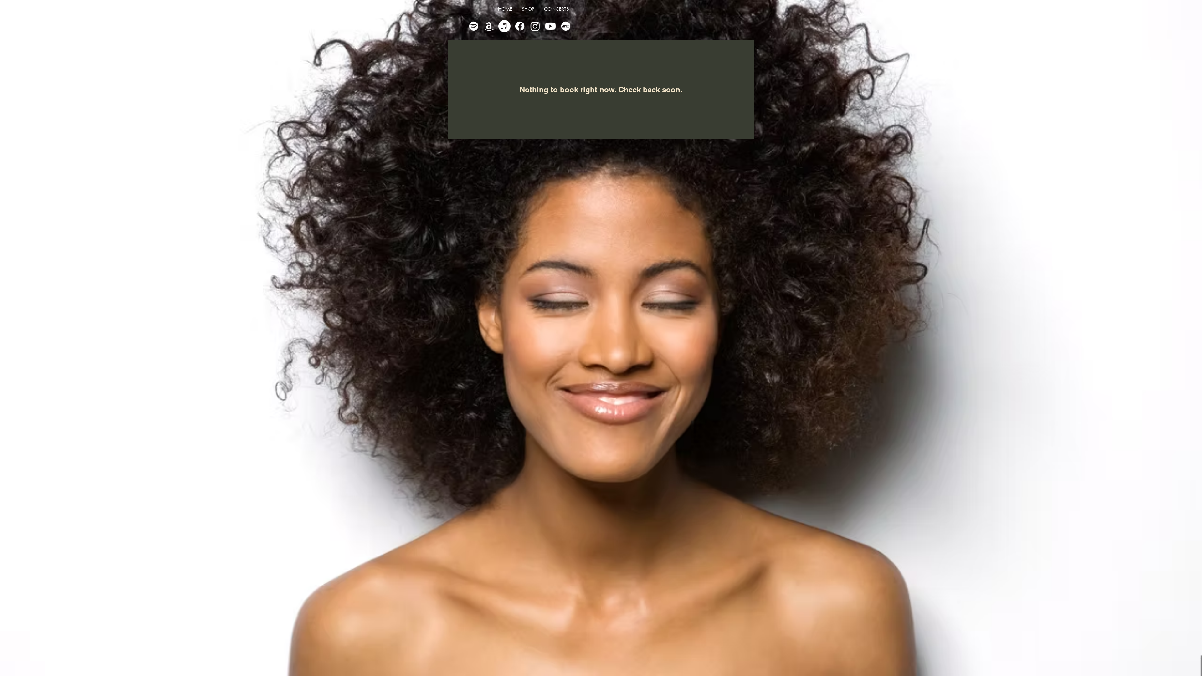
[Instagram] (535, 26)
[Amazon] (489, 26)
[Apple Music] (504, 26)
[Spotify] (474, 26)
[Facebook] (520, 26)
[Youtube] (550, 26)
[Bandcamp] (566, 26)
